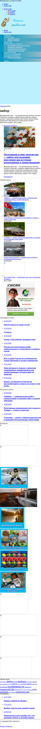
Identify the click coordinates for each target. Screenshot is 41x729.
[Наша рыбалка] (13, 27)
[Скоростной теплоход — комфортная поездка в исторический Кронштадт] (14, 256)
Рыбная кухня (10, 52)
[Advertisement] (20, 83)
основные (3, 687)
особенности (16, 686)
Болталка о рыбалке (12, 54)
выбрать (22, 681)
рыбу (9, 692)
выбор (15, 682)
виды (10, 681)
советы (13, 692)
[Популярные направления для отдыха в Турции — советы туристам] (14, 216)
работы (29, 689)
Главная (3, 106)
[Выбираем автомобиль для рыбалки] (18, 506)
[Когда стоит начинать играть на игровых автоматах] (14, 570)
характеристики (22, 692)
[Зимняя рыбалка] (14, 487)
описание (34, 684)
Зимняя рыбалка (14, 39)
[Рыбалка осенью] (12, 528)
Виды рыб (8, 42)
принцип (25, 689)
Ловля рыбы (9, 37)
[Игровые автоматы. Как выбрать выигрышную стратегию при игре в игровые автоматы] (14, 613)
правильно (27, 687)
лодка (18, 684)
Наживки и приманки (15, 47)
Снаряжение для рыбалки (17, 49)
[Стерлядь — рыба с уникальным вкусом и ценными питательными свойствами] (14, 236)
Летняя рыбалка (13, 40)
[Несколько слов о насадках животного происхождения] (14, 549)
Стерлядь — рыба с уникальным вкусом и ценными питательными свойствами (22, 238)
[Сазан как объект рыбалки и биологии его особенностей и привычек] (18, 466)
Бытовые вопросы (12, 56)
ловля (14, 684)
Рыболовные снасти (13, 44)
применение (18, 689)
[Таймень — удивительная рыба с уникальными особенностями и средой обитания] (14, 196)
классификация (4, 684)
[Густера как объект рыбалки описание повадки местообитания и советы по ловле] (18, 635)
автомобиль (3, 682)
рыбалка (4, 692)
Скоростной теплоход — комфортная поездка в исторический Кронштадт (20, 258)
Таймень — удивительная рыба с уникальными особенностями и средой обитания (20, 198)
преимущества (7, 689)
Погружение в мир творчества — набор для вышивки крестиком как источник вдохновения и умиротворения (22, 158)
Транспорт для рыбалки (16, 51)
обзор (29, 684)
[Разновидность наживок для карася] (13, 592)
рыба (34, 689)
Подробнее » (8, 177)
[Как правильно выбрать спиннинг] (14, 445)
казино (34, 682)
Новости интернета (14, 57)
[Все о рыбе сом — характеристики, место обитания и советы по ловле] (14, 275)
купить (9, 684)
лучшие (23, 684)
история (29, 682)
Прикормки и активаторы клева (19, 45)
